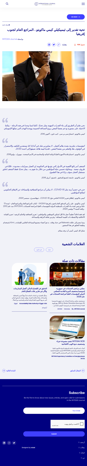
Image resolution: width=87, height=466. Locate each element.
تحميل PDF (81, 45)
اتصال (83, 453)
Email (82, 405)
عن (84, 458)
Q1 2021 (74, 17)
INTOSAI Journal (9, 39)
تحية (49, 250)
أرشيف (82, 442)
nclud (33, 448)
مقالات (82, 448)
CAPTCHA (79, 417)
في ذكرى (39, 250)
